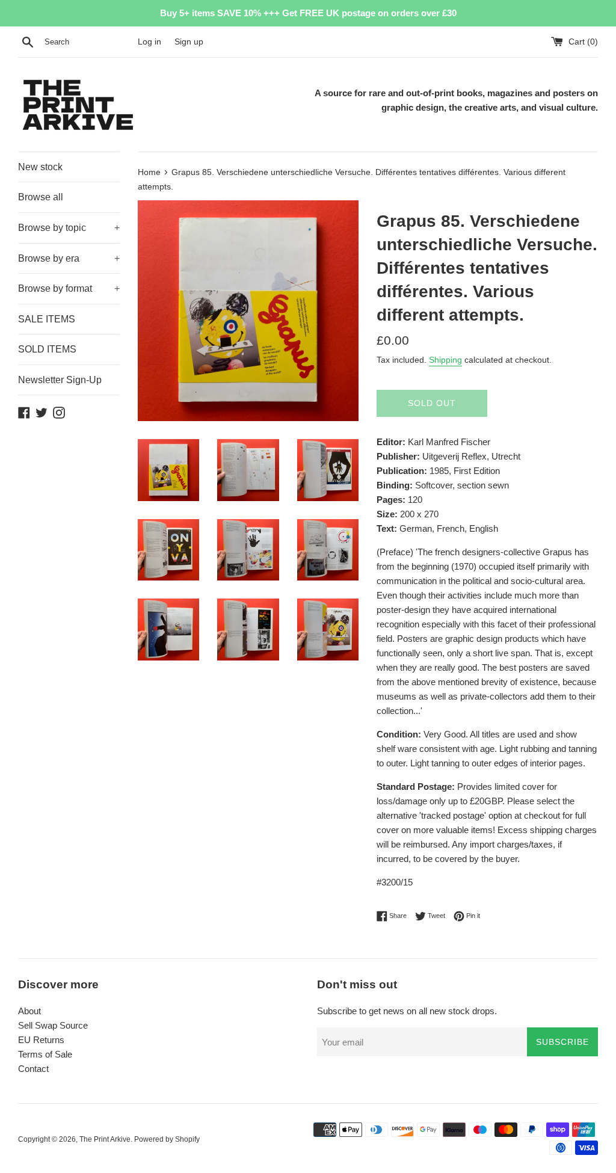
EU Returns (41, 1040)
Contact (33, 1069)
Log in (149, 41)
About (29, 1011)
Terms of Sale (45, 1054)
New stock (40, 167)
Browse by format (69, 288)
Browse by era (69, 258)
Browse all (40, 197)
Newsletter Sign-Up (60, 380)
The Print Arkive (105, 1139)
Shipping (445, 360)
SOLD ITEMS (47, 349)
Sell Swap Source (53, 1025)
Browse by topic (69, 228)
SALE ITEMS (46, 319)
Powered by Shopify (167, 1139)
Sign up (188, 41)
